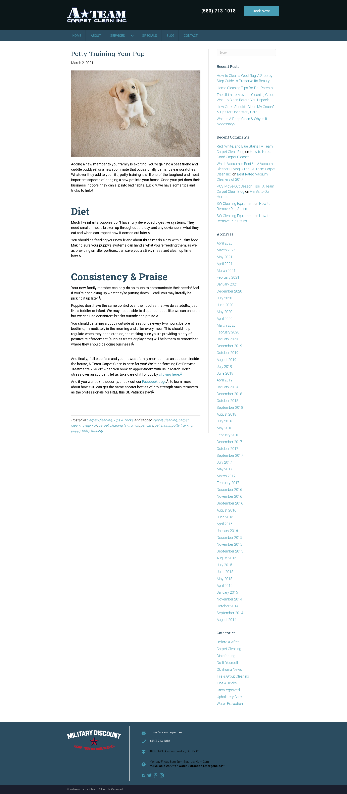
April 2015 (225, 585)
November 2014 (229, 599)
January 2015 (227, 592)
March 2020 (226, 325)
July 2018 (224, 421)
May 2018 (224, 428)
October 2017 (227, 448)
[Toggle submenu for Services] (132, 36)
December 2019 (229, 346)
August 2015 (226, 558)
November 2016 (229, 496)
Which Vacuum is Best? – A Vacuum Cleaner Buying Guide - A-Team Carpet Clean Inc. (246, 169)
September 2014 (230, 613)
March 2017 (226, 476)
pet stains (162, 425)
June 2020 (225, 305)
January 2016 (227, 531)
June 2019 (225, 373)
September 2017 (230, 455)
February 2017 (228, 483)
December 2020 (229, 291)
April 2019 (225, 380)
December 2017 (229, 442)
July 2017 (224, 462)
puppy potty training (87, 430)
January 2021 (227, 284)
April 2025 (225, 243)
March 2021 (226, 270)
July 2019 (224, 366)
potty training (181, 425)
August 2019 (226, 360)
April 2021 (225, 264)
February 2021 (228, 277)
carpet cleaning (165, 420)
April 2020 (225, 318)
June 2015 (225, 572)
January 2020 (227, 339)
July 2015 (224, 565)
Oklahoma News (229, 669)
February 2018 (228, 435)
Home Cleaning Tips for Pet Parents (245, 88)
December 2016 (229, 489)
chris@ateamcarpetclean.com (170, 732)
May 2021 (224, 257)
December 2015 (229, 537)
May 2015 (224, 579)
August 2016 (226, 510)
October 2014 (227, 606)
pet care (146, 425)
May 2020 (224, 312)
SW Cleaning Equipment (235, 203)
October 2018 (227, 401)
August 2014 (226, 620)
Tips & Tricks (123, 420)
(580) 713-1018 (218, 11)
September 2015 (230, 551)
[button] (261, 11)
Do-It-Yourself (227, 662)
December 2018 (229, 394)
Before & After (228, 642)
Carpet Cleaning (99, 420)
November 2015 (229, 544)
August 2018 (226, 414)
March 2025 (226, 250)
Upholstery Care (229, 697)
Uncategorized (228, 690)
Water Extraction (230, 703)
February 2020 (228, 332)
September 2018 (230, 407)
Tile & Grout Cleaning (233, 676)
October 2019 (227, 353)
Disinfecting (226, 656)
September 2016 (230, 503)
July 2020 (224, 298)
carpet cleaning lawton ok (119, 425)
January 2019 (227, 387)
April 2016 (225, 524)
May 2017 (224, 469)
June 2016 (225, 517)
